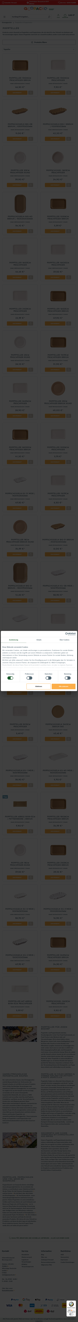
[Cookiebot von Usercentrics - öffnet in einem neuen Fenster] (67, 633)
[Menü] (75, 1302)
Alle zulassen (63, 686)
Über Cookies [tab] (64, 640)
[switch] (29, 678)
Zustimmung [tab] (13, 640)
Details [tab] (39, 640)
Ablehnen (38, 686)
